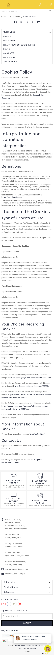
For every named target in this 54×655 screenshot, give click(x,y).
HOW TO (6, 49)
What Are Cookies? (37, 434)
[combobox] (46, 653)
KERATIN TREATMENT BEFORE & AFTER (19, 45)
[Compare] (46, 5)
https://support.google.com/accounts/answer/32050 (30, 378)
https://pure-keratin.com (12, 197)
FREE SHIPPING (9, 41)
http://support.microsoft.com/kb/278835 (32, 386)
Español (47, 653)
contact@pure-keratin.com (16, 569)
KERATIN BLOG (9, 58)
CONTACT (7, 37)
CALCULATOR (8, 53)
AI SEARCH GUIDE (10, 62)
